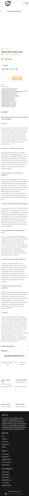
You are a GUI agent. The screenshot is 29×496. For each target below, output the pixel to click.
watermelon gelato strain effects (8, 93)
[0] (26, 3)
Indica (7, 48)
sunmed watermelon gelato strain (8, 90)
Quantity (5, 65)
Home (2, 48)
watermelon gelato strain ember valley (9, 95)
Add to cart (17, 78)
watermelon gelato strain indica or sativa (10, 96)
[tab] (14, 112)
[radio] (4, 69)
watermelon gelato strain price (8, 100)
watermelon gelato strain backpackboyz (10, 92)
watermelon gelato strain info (7, 97)
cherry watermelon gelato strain (11, 88)
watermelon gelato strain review (8, 101)
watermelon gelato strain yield (8, 106)
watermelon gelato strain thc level (8, 104)
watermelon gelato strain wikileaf (8, 105)
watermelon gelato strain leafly (8, 98)
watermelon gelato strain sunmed (8, 102)
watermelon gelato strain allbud (20, 91)
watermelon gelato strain (6, 91)
